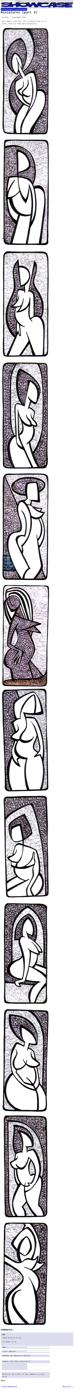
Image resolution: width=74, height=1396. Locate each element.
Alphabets (23, 9)
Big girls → (68, 1386)
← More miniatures (9, 1386)
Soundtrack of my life (14, 9)
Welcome (4, 9)
